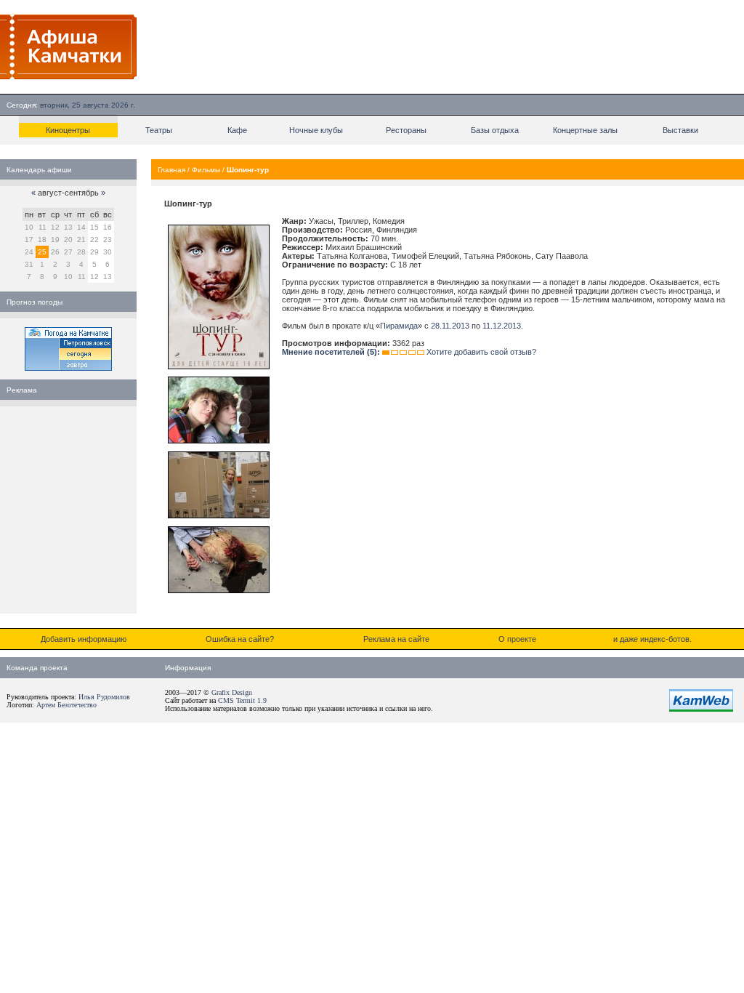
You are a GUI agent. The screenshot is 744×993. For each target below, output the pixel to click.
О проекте (517, 639)
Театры (158, 130)
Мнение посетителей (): (331, 351)
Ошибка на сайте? (240, 639)
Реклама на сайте (396, 639)
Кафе (237, 130)
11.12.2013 (501, 325)
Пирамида (399, 325)
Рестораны (406, 130)
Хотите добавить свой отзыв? (481, 351)
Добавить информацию (83, 639)
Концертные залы (585, 130)
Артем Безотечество (66, 705)
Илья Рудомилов (104, 697)
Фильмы (206, 170)
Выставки (680, 130)
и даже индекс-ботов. (652, 639)
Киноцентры (68, 130)
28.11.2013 (450, 325)
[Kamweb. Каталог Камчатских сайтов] (701, 708)
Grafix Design (231, 692)
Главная (171, 170)
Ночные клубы (316, 130)
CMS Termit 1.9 (242, 700)
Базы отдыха (495, 130)
